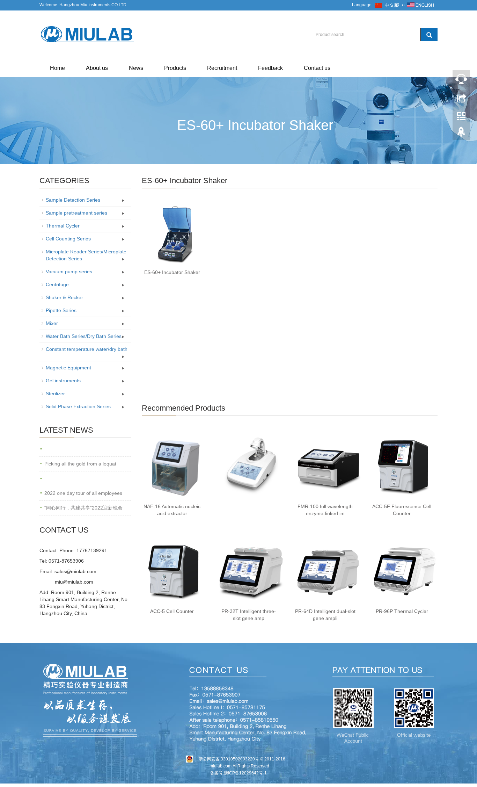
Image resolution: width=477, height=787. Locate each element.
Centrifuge (57, 284)
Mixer (52, 323)
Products (175, 68)
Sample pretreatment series (76, 213)
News (136, 68)
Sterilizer (55, 393)
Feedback (270, 68)
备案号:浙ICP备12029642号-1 (238, 773)
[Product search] (429, 34)
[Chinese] (387, 4)
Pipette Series (61, 310)
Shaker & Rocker (64, 297)
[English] (420, 4)
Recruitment (222, 68)
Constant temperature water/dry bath (86, 349)
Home (57, 68)
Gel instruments (63, 380)
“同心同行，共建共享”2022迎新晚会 (83, 508)
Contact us (317, 68)
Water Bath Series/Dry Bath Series (84, 336)
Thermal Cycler (63, 226)
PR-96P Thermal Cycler (402, 611)
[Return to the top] (461, 134)
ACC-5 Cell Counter (172, 611)
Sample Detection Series (73, 200)
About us (97, 68)
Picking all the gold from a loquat (80, 464)
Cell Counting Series (68, 238)
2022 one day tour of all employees (83, 493)
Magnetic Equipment (68, 367)
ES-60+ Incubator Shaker (172, 272)
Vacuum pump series (69, 271)
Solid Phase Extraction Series (78, 406)
